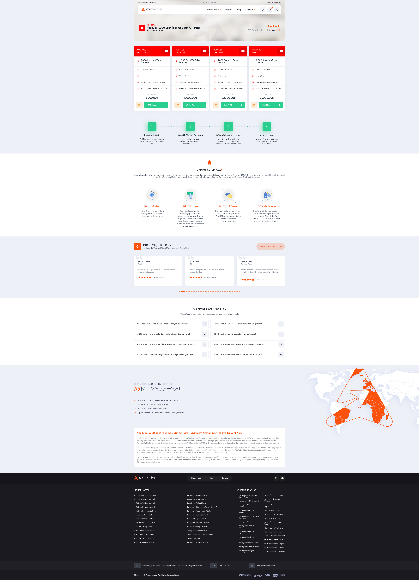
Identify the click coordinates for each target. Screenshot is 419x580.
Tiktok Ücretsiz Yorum (273, 532)
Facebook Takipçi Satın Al (197, 499)
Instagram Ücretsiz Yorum (249, 547)
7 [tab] (196, 291)
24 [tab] (237, 291)
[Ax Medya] (145, 478)
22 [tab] (232, 291)
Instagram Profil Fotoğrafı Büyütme (249, 517)
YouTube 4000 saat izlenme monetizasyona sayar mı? (162, 324)
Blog (239, 10)
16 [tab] (218, 291)
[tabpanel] (158, 271)
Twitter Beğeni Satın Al (145, 507)
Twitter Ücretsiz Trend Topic (273, 506)
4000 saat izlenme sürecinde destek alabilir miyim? (238, 355)
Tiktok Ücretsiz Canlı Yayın (272, 523)
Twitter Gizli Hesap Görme (272, 500)
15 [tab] (215, 291)
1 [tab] (179, 291)
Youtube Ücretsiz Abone (274, 548)
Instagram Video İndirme (248, 522)
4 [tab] (189, 291)
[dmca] (245, 575)
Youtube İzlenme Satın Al (146, 531)
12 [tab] (208, 291)
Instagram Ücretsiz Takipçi (246, 532)
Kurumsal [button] (249, 10)
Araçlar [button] (228, 10)
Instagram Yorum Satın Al (197, 495)
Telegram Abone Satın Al (197, 531)
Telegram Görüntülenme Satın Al (200, 535)
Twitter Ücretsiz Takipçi (274, 518)
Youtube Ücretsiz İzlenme (274, 552)
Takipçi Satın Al (193, 538)
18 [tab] (222, 291)
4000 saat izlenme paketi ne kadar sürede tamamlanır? (163, 334)
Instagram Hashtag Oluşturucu (246, 538)
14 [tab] (213, 291)
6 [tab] (194, 291)
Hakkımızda (196, 478)
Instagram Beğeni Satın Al (197, 515)
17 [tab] (220, 291)
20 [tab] (227, 291)
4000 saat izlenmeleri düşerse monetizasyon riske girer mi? (165, 355)
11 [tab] (206, 291)
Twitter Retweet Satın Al (146, 511)
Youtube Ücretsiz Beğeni (274, 544)
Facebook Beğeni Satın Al (197, 503)
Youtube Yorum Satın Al (145, 535)
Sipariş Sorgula (262, 9)
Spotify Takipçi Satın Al (145, 499)
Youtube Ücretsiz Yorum (273, 540)
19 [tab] (225, 291)
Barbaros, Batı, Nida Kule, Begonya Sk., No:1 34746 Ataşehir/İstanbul (172, 566)
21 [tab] (230, 291)
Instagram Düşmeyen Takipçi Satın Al (202, 507)
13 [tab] (210, 291)
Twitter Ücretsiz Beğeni (273, 511)
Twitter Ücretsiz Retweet (274, 536)
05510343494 (272, 3)
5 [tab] (191, 291)
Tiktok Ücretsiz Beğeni (273, 495)
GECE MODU (211, 2)
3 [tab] (185, 291)
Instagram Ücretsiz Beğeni (246, 527)
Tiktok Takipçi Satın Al (145, 527)
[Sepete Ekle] (139, 105)
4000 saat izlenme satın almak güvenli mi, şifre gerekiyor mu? (166, 344)
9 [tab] (201, 291)
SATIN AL (152, 105)
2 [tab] (182, 291)
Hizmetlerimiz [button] (213, 10)
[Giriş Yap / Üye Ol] (276, 9)
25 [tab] (239, 291)
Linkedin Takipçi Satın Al (197, 527)
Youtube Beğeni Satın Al (145, 523)
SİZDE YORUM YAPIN (268, 246)
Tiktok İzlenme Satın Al (145, 542)
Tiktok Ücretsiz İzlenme (273, 528)
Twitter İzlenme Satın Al (145, 519)
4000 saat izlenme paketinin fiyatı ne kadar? (235, 334)
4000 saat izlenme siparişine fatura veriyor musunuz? (239, 344)
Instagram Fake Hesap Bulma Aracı (248, 496)
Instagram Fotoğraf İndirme (246, 551)
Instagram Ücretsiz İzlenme (246, 511)
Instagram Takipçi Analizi (249, 501)
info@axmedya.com (148, 3)
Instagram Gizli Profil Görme (247, 506)
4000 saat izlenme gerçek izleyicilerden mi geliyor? (238, 324)
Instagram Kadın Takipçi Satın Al (200, 511)
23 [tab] (234, 291)
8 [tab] (198, 291)
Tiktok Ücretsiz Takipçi (273, 514)
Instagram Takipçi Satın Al (197, 542)
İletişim (225, 478)
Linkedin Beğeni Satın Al (197, 519)
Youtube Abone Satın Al (145, 515)
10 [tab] (203, 291)
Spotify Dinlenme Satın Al (146, 495)
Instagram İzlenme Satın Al (198, 523)
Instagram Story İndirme (248, 543)
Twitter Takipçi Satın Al (145, 503)
